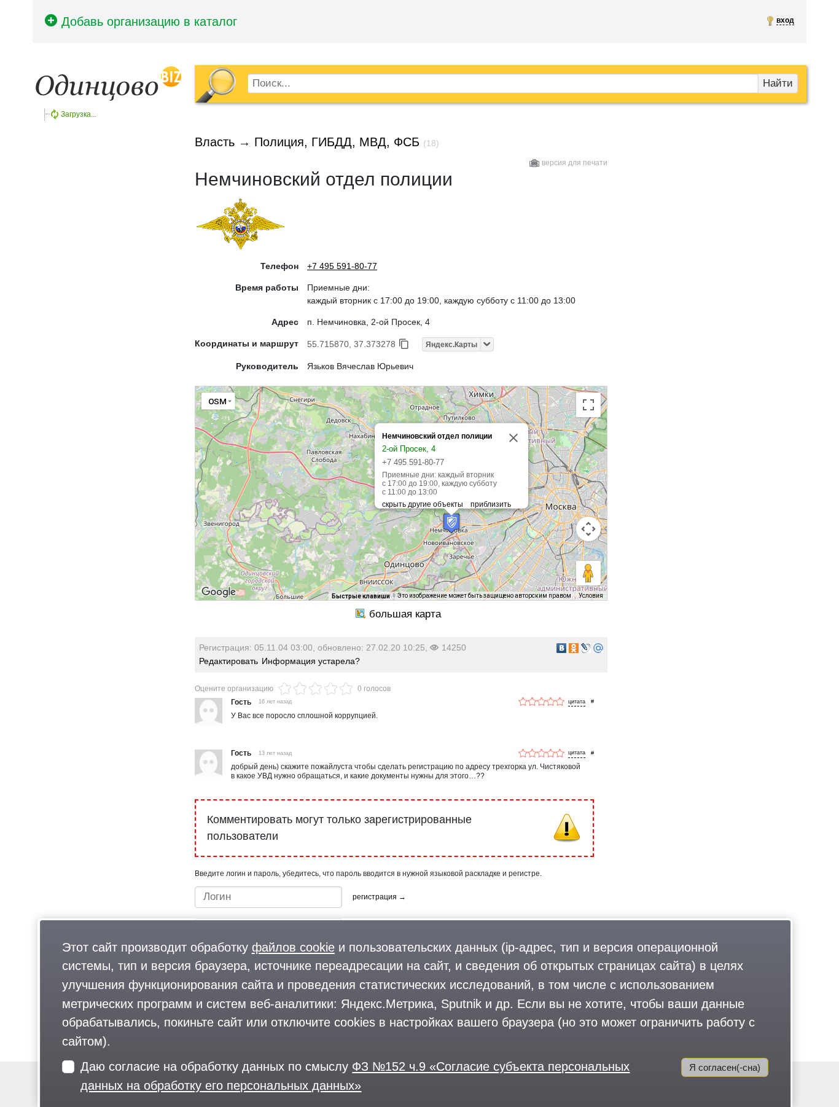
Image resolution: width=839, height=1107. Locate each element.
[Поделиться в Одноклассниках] (574, 648)
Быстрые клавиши (361, 596)
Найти (778, 83)
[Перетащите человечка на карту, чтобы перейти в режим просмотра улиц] (588, 573)
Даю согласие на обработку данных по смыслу (355, 1075)
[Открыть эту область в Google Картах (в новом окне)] (218, 592)
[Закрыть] (513, 438)
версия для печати (574, 162)
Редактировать (228, 661)
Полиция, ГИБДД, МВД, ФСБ (336, 142)
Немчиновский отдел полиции (437, 436)
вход (785, 20)
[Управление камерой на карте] (588, 529)
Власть (215, 142)
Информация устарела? (311, 661)
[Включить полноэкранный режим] (588, 405)
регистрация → (379, 897)
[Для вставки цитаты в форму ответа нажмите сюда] (576, 702)
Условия (591, 595)
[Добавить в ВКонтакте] (561, 648)
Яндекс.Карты (451, 344)
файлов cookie (293, 947)
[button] (451, 523)
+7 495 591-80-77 (342, 266)
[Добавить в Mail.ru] (598, 648)
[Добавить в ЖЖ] (586, 648)
